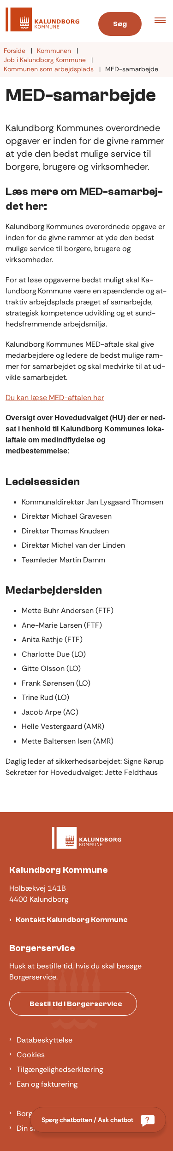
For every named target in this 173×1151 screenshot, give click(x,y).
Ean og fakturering (47, 1084)
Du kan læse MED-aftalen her (55, 397)
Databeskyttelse (44, 1040)
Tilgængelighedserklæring (60, 1069)
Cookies (31, 1054)
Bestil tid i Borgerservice (76, 1004)
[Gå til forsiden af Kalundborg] (42, 21)
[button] (164, 21)
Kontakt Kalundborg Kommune (72, 920)
